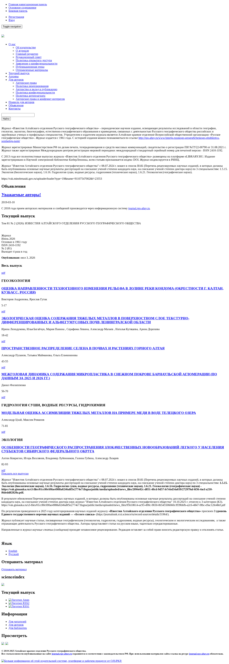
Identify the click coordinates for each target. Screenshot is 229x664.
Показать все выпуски (15, 473)
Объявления (16, 105)
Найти (6, 118)
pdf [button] (3, 272)
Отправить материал (14, 569)
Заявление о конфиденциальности (36, 63)
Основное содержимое (22, 7)
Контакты (15, 108)
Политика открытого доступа (34, 60)
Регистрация (16, 16)
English (13, 550)
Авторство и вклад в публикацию (36, 89)
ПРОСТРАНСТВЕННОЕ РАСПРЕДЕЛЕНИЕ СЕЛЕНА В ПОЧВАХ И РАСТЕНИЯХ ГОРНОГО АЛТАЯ (83, 348)
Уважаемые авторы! (21, 194)
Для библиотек (18, 628)
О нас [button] (12, 44)
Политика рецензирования (32, 86)
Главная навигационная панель (28, 4)
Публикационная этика (30, 66)
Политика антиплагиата (30, 95)
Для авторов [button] (16, 79)
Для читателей (17, 621)
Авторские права (26, 82)
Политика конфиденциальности (35, 92)
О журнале (22, 50)
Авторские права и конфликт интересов (40, 98)
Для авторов (16, 624)
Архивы (14, 76)
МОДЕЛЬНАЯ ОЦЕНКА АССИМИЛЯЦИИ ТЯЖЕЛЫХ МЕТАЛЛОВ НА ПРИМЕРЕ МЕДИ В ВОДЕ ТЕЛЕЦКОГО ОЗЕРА (98, 413)
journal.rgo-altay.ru (139, 208)
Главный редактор (27, 53)
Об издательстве (26, 47)
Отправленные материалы (32, 69)
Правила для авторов (21, 102)
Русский (14, 554)
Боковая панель (18, 10)
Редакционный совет (29, 57)
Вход (12, 20)
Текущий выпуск (19, 73)
